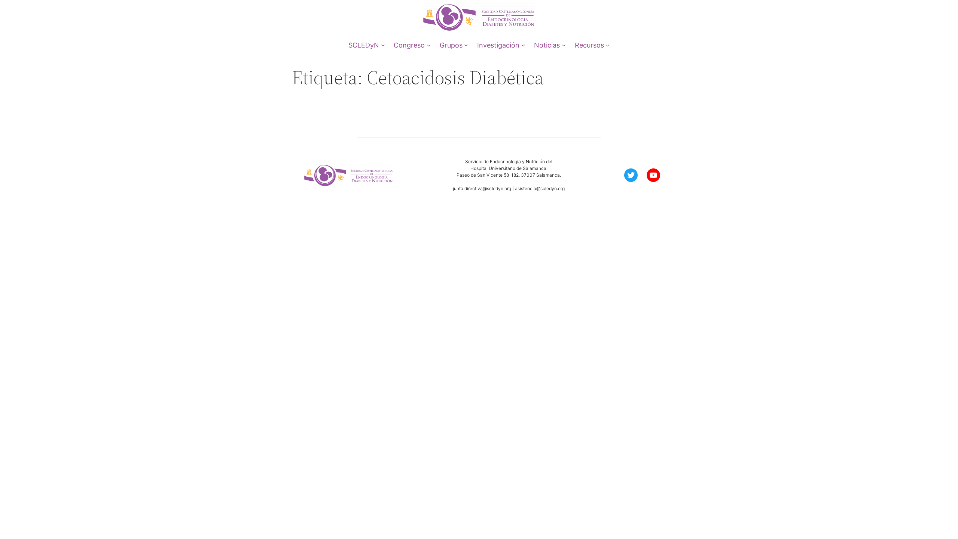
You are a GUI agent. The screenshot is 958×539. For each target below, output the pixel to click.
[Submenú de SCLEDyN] (383, 45)
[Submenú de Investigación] (523, 45)
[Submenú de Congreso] (429, 45)
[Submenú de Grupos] (466, 45)
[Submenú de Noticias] (564, 45)
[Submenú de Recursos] (607, 45)
